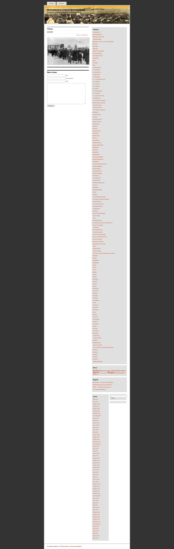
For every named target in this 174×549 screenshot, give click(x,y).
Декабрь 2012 (96, 488)
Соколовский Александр (99, 197)
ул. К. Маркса (96, 81)
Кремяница (96, 288)
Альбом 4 (95, 356)
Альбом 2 (95, 352)
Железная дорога (97, 53)
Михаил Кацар (96, 248)
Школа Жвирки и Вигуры (99, 102)
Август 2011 (96, 526)
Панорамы (95, 58)
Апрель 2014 (96, 453)
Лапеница (95, 291)
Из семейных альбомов (99, 109)
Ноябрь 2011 (96, 519)
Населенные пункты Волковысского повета (104, 253)
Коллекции (95, 227)
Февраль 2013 (96, 484)
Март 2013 (95, 481)
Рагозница (95, 309)
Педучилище (96, 335)
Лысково (95, 293)
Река (94, 65)
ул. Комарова (96, 86)
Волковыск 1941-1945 (98, 37)
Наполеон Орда (97, 251)
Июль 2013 (96, 472)
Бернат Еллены (97, 121)
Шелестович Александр (99, 213)
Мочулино (95, 295)
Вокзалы (95, 44)
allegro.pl (95, 340)
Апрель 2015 (96, 434)
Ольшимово (96, 300)
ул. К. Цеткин (96, 84)
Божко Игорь (96, 124)
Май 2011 (95, 533)
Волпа (94, 265)
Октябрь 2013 (96, 467)
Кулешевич (96, 161)
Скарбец (95, 321)
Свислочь (95, 317)
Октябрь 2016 (96, 413)
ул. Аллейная (96, 70)
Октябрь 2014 (96, 441)
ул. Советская (96, 93)
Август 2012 (96, 498)
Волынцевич (96, 140)
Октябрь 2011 (96, 521)
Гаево (94, 267)
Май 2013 (95, 477)
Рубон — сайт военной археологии (102, 387)
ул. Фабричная (96, 98)
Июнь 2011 (95, 531)
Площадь (95, 62)
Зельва (95, 276)
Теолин (95, 326)
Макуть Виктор (96, 168)
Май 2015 (95, 432)
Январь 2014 (96, 460)
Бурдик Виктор (96, 131)
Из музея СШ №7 (97, 107)
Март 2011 (95, 538)
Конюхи (95, 284)
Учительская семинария (99, 100)
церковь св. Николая (98, 241)
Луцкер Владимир (97, 166)
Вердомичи (96, 262)
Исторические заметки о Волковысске (102, 222)
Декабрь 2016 (96, 408)
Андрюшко (95, 112)
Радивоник (95, 187)
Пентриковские (97, 178)
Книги (94, 218)
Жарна (94, 274)
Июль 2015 (96, 427)
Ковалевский (96, 154)
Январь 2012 (96, 514)
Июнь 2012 (96, 502)
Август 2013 (96, 470)
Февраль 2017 (96, 404)
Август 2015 (96, 425)
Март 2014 (95, 455)
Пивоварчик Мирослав (98, 182)
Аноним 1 (95, 117)
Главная (51, 3)
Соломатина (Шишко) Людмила (101, 199)
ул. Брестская (96, 74)
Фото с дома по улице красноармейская (103, 347)
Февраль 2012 (96, 512)
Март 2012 (95, 509)
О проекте (61, 3)
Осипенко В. (96, 175)
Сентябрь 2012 (97, 495)
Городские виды (97, 39)
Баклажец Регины (97, 119)
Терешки (95, 328)
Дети (96, 372)
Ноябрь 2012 (96, 491)
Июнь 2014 (96, 448)
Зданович (95, 149)
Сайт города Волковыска (99, 389)
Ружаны (95, 314)
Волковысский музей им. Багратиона (102, 384)
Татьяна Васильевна (98, 204)
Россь (94, 312)
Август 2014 (96, 446)
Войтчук (95, 138)
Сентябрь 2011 (97, 524)
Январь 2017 (96, 406)
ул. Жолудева (96, 76)
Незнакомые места (98, 55)
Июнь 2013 (96, 474)
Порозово (95, 307)
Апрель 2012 (96, 507)
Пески (94, 302)
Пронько (95, 185)
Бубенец (95, 128)
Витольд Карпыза (97, 34)
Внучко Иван (96, 135)
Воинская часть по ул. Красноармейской (103, 41)
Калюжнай (95, 152)
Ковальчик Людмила (98, 157)
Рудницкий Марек (97, 189)
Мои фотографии (97, 173)
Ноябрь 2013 (96, 465)
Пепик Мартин (96, 180)
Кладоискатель (97, 342)
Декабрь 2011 (96, 517)
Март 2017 (95, 401)
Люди (94, 246)
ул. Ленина (96, 88)
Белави (95, 258)
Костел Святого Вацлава (99, 234)
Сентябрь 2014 (97, 444)
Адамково (95, 255)
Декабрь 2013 (96, 462)
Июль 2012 (96, 500)
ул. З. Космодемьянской (99, 79)
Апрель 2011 (96, 535)
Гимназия (95, 48)
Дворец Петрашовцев (98, 51)
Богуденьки (96, 260)
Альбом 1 (95, 349)
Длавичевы (96, 147)
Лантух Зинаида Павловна (100, 164)
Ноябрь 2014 (96, 439)
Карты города (96, 215)
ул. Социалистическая (98, 95)
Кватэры (95, 281)
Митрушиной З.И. (97, 171)
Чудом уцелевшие (97, 361)
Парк (94, 60)
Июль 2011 (95, 528)
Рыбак (94, 192)
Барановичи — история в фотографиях (103, 382)
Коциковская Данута (98, 159)
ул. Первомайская (97, 91)
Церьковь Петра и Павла (99, 244)
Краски (94, 286)
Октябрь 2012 (96, 493)
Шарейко (95, 211)
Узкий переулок (97, 67)
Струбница (96, 324)
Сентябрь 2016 (97, 415)
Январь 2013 (96, 486)
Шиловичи (95, 333)
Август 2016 (96, 418)
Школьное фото (119, 373)
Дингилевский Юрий (98, 145)
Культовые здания (97, 232)
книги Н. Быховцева (98, 225)
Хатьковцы (95, 331)
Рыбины (95, 194)
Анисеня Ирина (97, 114)
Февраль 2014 (96, 458)
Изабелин (95, 279)
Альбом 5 (95, 359)
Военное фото (106, 371)
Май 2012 (95, 505)
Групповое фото (97, 105)
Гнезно (95, 269)
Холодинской (96, 208)
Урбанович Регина (97, 206)
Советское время (97, 345)
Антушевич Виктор (97, 229)
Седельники (96, 319)
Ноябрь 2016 (96, 411)
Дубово (95, 272)
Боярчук (95, 126)
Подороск (95, 305)
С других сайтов (97, 338)
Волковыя (95, 46)
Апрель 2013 (96, 479)
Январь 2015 (96, 437)
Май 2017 (95, 399)
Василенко (95, 133)
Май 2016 (95, 420)
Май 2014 (95, 451)
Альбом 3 (95, 354)
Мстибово (95, 298)
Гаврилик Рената (97, 142)
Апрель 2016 (96, 422)
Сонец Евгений (83, 35)
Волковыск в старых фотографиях (66, 9)
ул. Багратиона (97, 72)
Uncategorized (96, 32)
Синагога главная (97, 239)
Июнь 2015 (96, 430)
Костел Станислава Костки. (100, 236)
